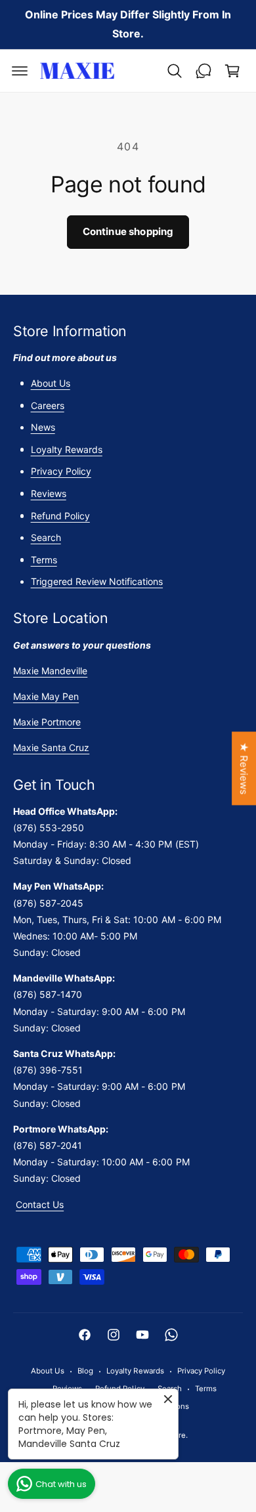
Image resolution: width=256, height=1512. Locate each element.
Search (46, 537)
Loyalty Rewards (66, 449)
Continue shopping (128, 231)
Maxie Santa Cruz (51, 747)
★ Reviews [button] (244, 768)
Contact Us (40, 1204)
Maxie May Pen (46, 696)
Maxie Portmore (47, 721)
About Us (50, 383)
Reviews (48, 493)
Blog (85, 1370)
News (43, 427)
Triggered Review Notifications (97, 581)
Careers (47, 405)
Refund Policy (60, 515)
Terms (44, 559)
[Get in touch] (203, 70)
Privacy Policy (61, 471)
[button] (19, 70)
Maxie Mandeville (50, 670)
